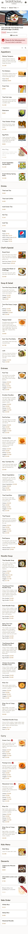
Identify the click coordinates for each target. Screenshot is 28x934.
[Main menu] (2, 2)
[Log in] (25, 2)
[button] (14, 61)
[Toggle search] (25, 48)
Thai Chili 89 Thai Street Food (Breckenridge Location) (14, 1)
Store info (15, 35)
